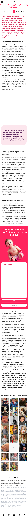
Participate (14, 301)
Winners (15, 480)
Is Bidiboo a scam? (4, 483)
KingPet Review (4, 506)
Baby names (22, 480)
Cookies (11, 482)
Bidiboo (2, 480)
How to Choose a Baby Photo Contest (12, 505)
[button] (2, 1)
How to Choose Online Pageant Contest (10, 508)
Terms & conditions (4, 482)
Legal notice (15, 482)
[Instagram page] (17, 477)
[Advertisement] (14, 106)
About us (11, 483)
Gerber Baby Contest (13, 506)
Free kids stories (16, 483)
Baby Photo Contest (9, 480)
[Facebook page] (15, 477)
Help (18, 480)
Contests (14, 305)
